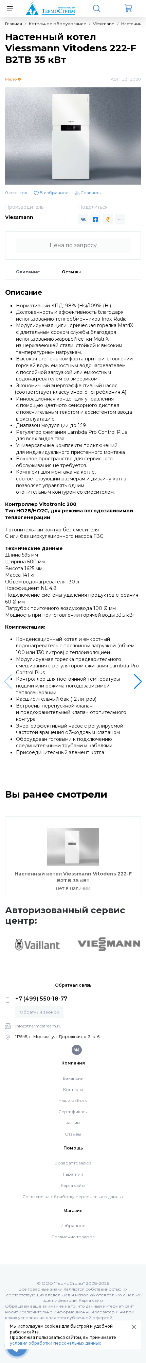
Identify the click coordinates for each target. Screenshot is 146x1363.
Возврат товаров (73, 1162)
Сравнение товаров (73, 1236)
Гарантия (73, 1174)
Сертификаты (73, 1111)
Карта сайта (73, 1185)
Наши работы (73, 1100)
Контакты (73, 1089)
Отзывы (71, 271)
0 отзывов (16, 192)
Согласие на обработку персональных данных (73, 1196)
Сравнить (90, 192)
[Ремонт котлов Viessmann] (109, 944)
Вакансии (73, 1078)
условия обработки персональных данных (55, 1343)
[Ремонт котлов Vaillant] (37, 944)
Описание (28, 271)
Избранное (73, 1225)
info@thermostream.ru (38, 1025)
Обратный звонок (39, 1012)
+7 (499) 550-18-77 (41, 998)
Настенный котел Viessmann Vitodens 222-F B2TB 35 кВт (73, 877)
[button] (138, 681)
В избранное (54, 192)
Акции (73, 1122)
